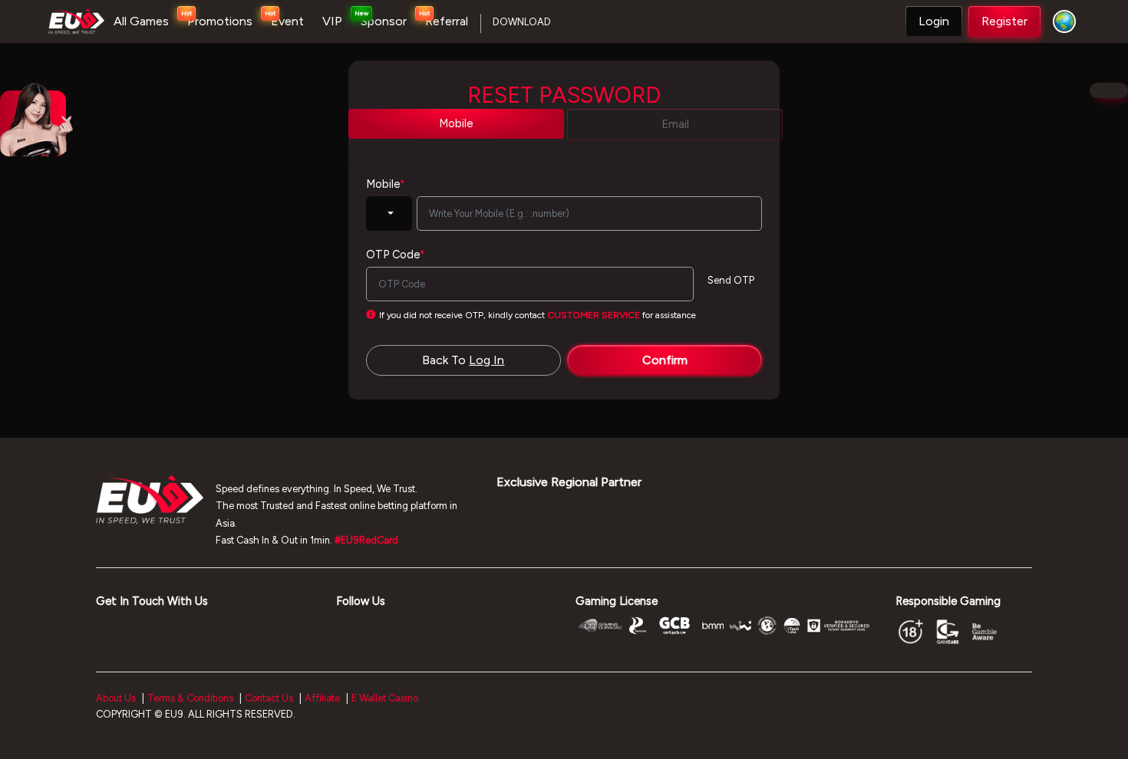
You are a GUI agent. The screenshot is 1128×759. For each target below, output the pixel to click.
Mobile (385, 184)
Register (1004, 21)
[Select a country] (1060, 21)
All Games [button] (141, 21)
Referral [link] (446, 21)
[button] (933, 21)
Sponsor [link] (384, 21)
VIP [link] (332, 21)
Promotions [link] (219, 21)
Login (934, 21)
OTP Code (395, 254)
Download (522, 22)
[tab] (456, 124)
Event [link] (287, 21)
